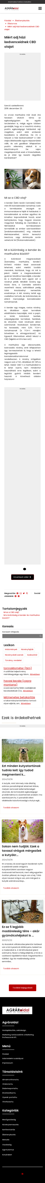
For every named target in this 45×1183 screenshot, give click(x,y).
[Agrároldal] (11, 8)
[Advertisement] (22, 77)
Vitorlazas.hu (7, 1102)
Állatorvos (12, 23)
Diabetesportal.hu (10, 1088)
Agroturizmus (8, 1149)
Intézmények (11, 649)
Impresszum (7, 1063)
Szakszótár (32, 655)
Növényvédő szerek (14, 655)
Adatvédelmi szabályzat (12, 1058)
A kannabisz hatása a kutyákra (19, 2)
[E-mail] (20, 593)
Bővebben (35, 674)
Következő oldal (21, 577)
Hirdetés (22, 54)
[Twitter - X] (23, 593)
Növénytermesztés (10, 1124)
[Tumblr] (27, 593)
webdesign (21, 1030)
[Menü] (40, 8)
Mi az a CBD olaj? (11, 612)
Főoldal (7, 20)
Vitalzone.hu (7, 1084)
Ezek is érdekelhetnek (21, 717)
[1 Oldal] (24, 569)
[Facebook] (17, 593)
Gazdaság (7, 1144)
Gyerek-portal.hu (9, 1097)
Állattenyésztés (22, 20)
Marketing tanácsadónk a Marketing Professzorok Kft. (18, 1036)
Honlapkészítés (8, 1030)
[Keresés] (40, 636)
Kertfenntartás (8, 1129)
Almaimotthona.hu (10, 1079)
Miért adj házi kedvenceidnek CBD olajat (21, 28)
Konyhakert (7, 1155)
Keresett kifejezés (10, 631)
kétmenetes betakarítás (19, 697)
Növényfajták (27, 649)
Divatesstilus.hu (9, 1093)
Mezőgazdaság (9, 1119)
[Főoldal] (20, 569)
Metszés (5, 1139)
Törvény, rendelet (13, 660)
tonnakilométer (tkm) (18, 668)
